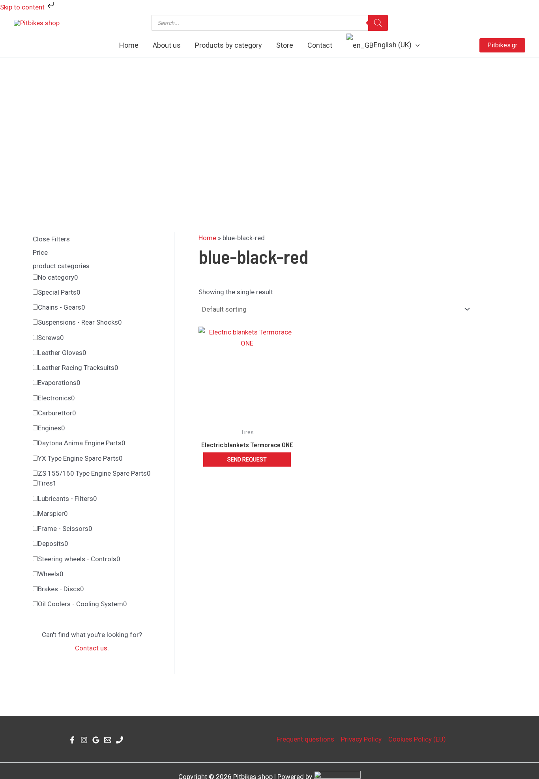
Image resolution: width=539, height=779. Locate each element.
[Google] (95, 740)
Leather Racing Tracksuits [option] (78, 368)
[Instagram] (84, 740)
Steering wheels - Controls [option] (79, 559)
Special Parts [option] (59, 292)
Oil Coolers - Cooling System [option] (82, 604)
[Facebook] (72, 740)
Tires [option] (47, 483)
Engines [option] (51, 428)
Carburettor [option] (57, 413)
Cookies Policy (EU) (417, 739)
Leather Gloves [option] (62, 353)
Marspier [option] (53, 513)
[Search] (378, 23)
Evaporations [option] (59, 383)
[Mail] (107, 740)
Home (207, 238)
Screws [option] (51, 338)
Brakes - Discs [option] (61, 589)
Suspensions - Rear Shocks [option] (80, 322)
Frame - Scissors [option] (65, 528)
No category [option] (58, 277)
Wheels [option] (51, 574)
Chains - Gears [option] (61, 307)
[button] (416, 45)
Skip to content (23, 7)
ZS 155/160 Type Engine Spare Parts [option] (94, 473)
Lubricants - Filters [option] (67, 499)
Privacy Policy (361, 739)
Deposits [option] (53, 543)
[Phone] (119, 740)
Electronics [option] (56, 398)
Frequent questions (305, 739)
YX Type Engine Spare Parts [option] (80, 458)
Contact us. (92, 648)
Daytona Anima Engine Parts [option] (81, 443)
